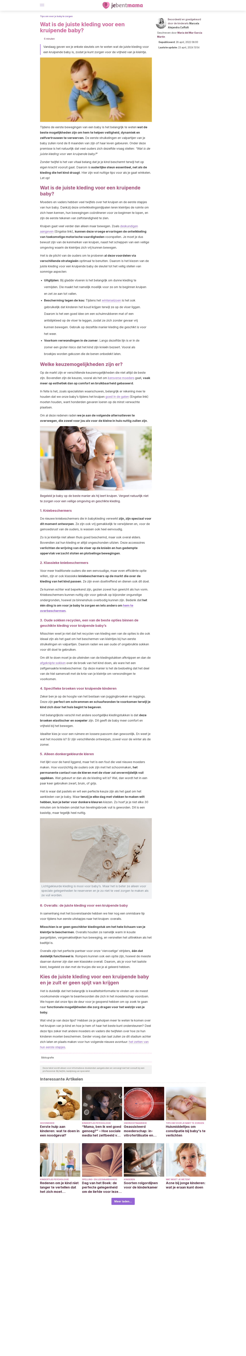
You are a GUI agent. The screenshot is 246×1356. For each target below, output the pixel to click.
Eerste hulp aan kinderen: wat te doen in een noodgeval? (59, 1131)
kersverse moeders (121, 378)
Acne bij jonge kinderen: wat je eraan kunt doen (186, 1185)
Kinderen (129, 1179)
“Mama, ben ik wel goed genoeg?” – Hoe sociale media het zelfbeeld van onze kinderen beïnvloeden (101, 1131)
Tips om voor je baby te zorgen (56, 16)
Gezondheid (47, 1123)
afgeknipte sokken (53, 663)
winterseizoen (111, 300)
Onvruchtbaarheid (135, 1123)
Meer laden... (123, 1201)
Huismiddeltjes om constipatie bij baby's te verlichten (186, 1131)
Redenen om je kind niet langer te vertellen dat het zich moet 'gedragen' (59, 1187)
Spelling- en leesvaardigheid (99, 1179)
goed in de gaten (117, 396)
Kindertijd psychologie (96, 1123)
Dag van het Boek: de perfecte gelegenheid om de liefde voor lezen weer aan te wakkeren (101, 1187)
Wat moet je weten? (178, 1179)
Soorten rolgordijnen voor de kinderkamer (141, 1185)
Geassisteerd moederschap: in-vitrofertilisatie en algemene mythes (138, 1131)
